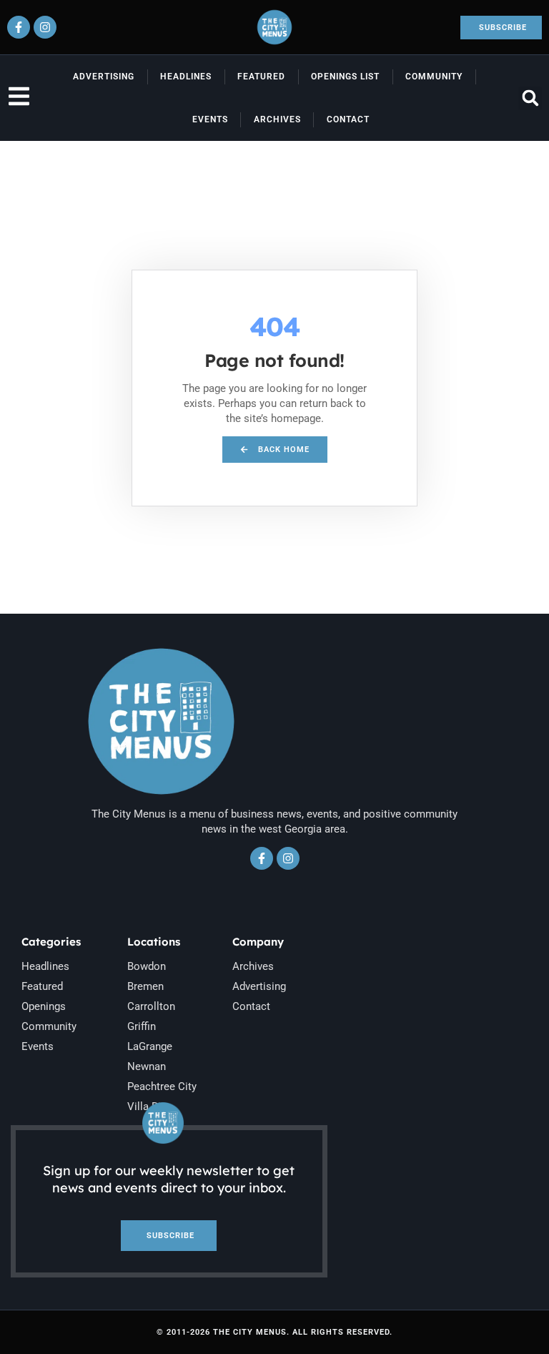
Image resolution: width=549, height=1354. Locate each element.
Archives (277, 119)
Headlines (186, 77)
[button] (530, 98)
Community (434, 77)
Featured (261, 77)
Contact (348, 119)
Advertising (103, 77)
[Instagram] (45, 27)
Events (210, 119)
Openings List (345, 77)
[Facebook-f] (18, 27)
